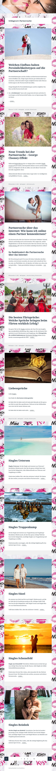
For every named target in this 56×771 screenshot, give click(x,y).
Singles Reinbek (19, 725)
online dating (31, 275)
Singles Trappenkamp (23, 527)
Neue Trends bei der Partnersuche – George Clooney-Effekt (23, 155)
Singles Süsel (17, 593)
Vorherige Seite (6, 759)
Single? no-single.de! (15, 5)
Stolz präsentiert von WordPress (16, 768)
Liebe (28, 109)
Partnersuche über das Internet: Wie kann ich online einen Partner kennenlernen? (27, 231)
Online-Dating (13, 246)
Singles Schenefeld (21, 658)
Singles (23, 329)
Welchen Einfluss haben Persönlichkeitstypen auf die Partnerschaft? (27, 68)
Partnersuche (33, 109)
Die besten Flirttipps (32, 335)
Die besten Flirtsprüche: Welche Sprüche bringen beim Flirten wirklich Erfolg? (28, 320)
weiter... (12, 101)
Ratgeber (22, 109)
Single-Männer (18, 163)
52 (34, 759)
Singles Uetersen (19, 460)
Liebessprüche (18, 388)
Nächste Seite (50, 759)
